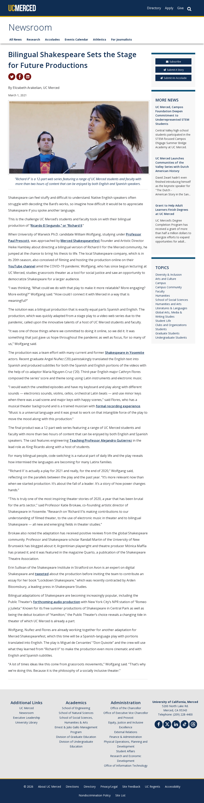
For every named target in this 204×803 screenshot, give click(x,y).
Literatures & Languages (171, 308)
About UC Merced (49, 786)
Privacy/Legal (109, 786)
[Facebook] (158, 725)
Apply (169, 8)
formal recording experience (118, 406)
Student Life (163, 321)
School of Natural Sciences (76, 713)
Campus (160, 283)
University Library (26, 722)
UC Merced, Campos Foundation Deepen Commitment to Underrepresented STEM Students (172, 115)
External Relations (125, 732)
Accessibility (172, 786)
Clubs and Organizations (171, 325)
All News (15, 39)
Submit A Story (175, 70)
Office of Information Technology (125, 765)
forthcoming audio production (56, 602)
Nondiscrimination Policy (95, 795)
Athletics (99, 39)
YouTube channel (21, 266)
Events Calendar (76, 39)
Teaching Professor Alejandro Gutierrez (101, 440)
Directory (154, 8)
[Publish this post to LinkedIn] (27, 76)
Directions (72, 786)
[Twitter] (167, 724)
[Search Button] (189, 9)
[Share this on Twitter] (11, 76)
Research (33, 39)
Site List (120, 795)
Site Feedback (131, 786)
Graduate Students (167, 333)
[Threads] (193, 724)
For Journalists (121, 39)
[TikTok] (184, 724)
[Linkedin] (175, 725)
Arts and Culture (165, 279)
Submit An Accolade (175, 78)
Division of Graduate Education (76, 737)
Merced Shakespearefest (80, 241)
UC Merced (26, 708)
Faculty (160, 291)
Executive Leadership (26, 718)
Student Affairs (125, 751)
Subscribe (175, 61)
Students (161, 329)
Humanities (162, 295)
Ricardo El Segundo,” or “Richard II (56, 225)
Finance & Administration (125, 737)
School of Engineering (76, 708)
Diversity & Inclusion (168, 274)
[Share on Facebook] (19, 76)
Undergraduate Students (171, 337)
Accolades (52, 39)
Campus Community (168, 287)
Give (180, 8)
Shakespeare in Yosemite (124, 352)
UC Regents (152, 786)
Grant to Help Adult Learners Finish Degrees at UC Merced (171, 210)
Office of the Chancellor (125, 708)
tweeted (42, 574)
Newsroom (30, 28)
